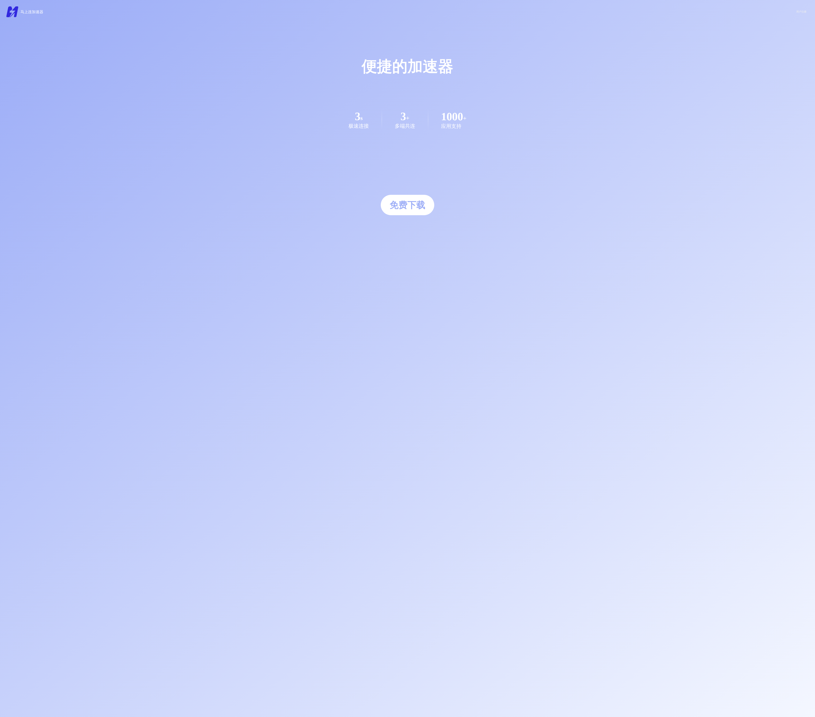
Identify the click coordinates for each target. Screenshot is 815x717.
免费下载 (407, 205)
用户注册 (801, 11)
